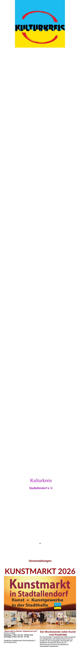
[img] (40, 275)
